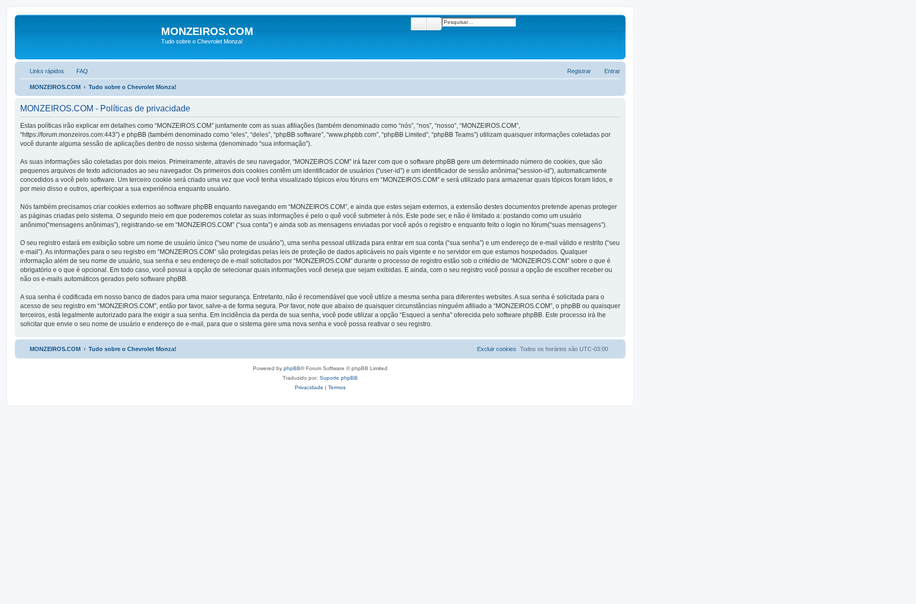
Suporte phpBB (339, 378)
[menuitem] (77, 71)
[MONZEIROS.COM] (89, 37)
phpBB (292, 368)
